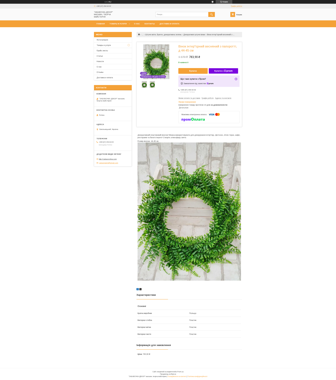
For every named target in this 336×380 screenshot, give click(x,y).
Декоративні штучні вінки (194, 35)
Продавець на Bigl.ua (168, 374)
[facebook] (137, 290)
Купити (193, 71)
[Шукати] (211, 14)
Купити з (218, 71)
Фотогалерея (102, 40)
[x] (140, 290)
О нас (137, 24)
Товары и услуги (118, 24)
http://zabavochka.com (108, 159)
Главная (100, 24)
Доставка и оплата (169, 24)
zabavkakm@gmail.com (108, 163)
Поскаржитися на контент (176, 376)
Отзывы (100, 72)
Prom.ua (180, 372)
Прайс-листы (102, 51)
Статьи (100, 56)
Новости (100, 61)
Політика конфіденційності (197, 376)
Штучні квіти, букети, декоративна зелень (163, 35)
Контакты (150, 24)
